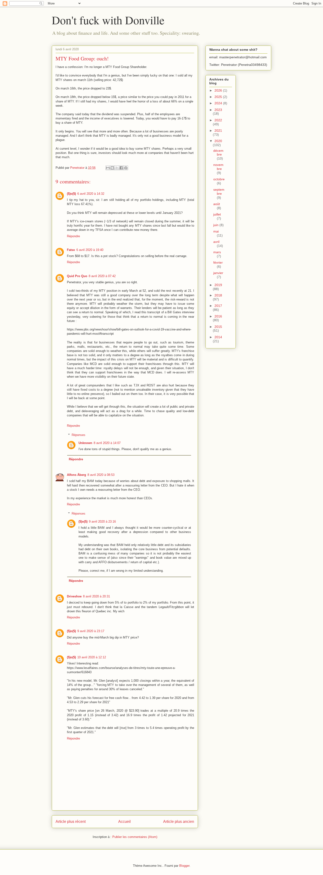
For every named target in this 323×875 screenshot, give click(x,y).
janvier (218, 273)
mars (217, 252)
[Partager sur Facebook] (121, 167)
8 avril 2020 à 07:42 (102, 276)
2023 (218, 110)
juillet (217, 214)
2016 (218, 316)
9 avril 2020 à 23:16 (102, 521)
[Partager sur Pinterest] (125, 167)
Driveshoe (74, 596)
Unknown (85, 443)
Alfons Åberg (76, 475)
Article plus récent (71, 822)
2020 (218, 141)
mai (216, 231)
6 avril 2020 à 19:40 (89, 250)
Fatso (71, 250)
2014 (218, 337)
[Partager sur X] (116, 167)
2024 (218, 103)
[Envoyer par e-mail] (107, 167)
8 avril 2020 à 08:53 (100, 475)
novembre (218, 167)
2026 (218, 90)
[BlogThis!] (112, 167)
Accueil (124, 822)
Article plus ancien (178, 822)
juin (216, 225)
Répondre (73, 236)
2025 (218, 97)
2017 (218, 306)
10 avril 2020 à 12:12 (91, 657)
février (218, 262)
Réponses (78, 435)
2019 (218, 285)
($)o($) (71, 193)
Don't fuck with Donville (108, 19)
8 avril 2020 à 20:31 (96, 596)
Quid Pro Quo (77, 276)
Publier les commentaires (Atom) (134, 837)
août (216, 204)
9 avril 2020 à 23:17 (90, 631)
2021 (218, 130)
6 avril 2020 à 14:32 (90, 193)
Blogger (184, 865)
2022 (218, 120)
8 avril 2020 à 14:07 (107, 443)
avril (216, 242)
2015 (218, 327)
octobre (219, 179)
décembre (218, 152)
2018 (218, 295)
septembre (218, 191)
